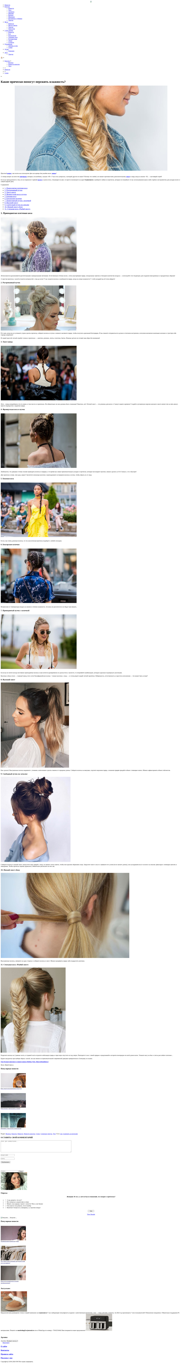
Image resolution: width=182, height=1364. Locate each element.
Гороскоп (11, 51)
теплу (128, 176)
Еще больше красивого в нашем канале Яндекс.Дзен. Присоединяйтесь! (25, 1062)
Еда (9, 34)
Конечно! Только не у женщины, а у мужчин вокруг (24, 1207)
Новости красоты (14, 64)
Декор (10, 41)
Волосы (10, 15)
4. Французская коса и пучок (16, 194)
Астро (7, 49)
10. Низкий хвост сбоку (14, 207)
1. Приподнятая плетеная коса (16, 188)
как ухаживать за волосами (69, 1134)
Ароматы (11, 12)
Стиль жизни (9, 30)
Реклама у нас (7, 1358)
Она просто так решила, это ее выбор (19, 1206)
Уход (9, 10)
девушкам (23, 176)
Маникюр (11, 17)
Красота (7, 6)
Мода (6, 22)
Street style (11, 29)
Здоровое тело (13, 37)
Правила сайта (7, 1354)
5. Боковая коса (10, 196)
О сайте (4, 1346)
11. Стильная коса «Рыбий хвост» (17, 209)
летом (54, 173)
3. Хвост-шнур (10, 192)
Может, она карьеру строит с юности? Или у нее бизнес (25, 1204)
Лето (6, 52)
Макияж (11, 13)
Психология (12, 35)
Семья (10, 47)
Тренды (10, 20)
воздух (40, 180)
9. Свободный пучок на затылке (17, 205)
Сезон (38, 1134)
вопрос (9, 173)
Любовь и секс (13, 46)
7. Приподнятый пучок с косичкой (18, 201)
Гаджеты (11, 42)
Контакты (5, 1350)
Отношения (8, 44)
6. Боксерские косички (13, 199)
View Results (91, 1214)
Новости (7, 5)
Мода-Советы (12, 25)
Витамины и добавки (15, 18)
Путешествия (12, 39)
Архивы (3, 1341)
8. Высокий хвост (11, 203)
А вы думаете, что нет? (14, 1200)
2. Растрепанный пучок (13, 190)
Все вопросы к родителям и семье (18, 1202)
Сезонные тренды (46, 1134)
